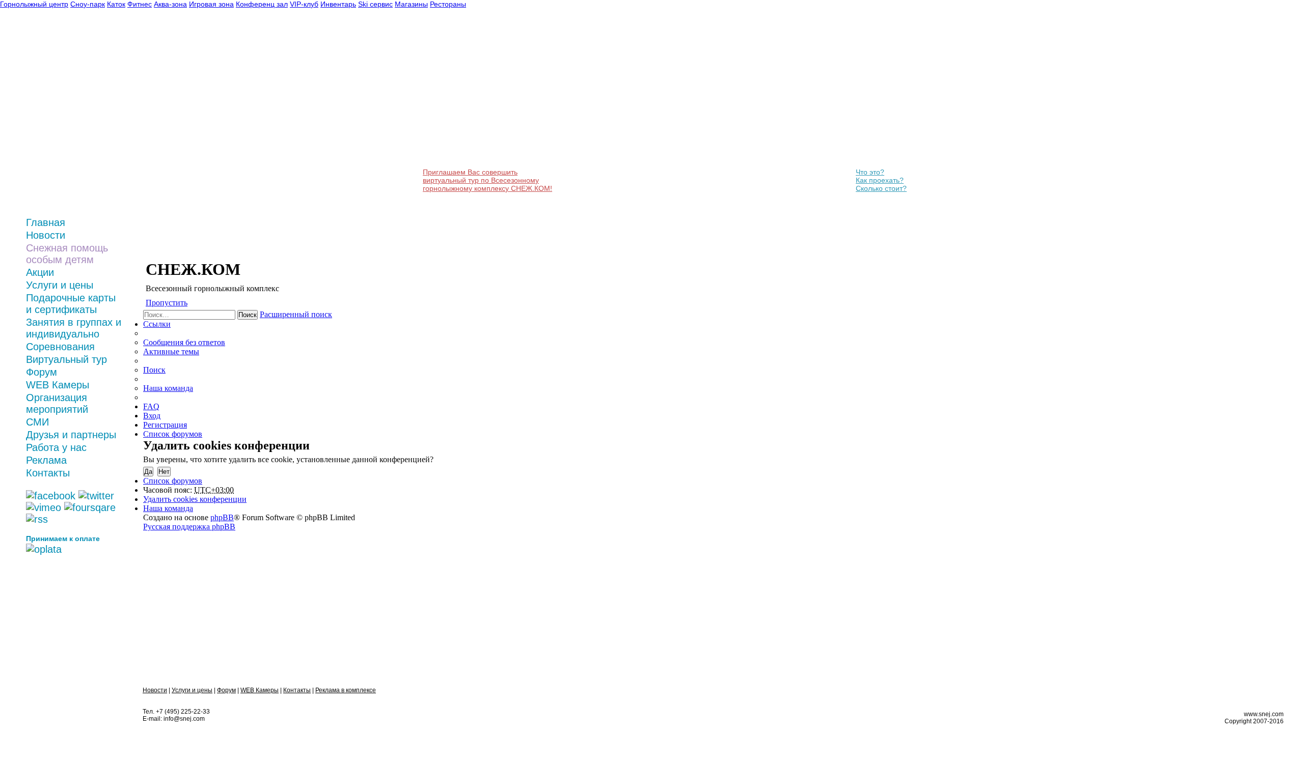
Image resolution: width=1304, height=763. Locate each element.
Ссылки (157, 324)
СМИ (37, 422)
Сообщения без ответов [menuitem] (184, 342)
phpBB (222, 517)
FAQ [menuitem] (151, 406)
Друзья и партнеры (71, 434)
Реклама (46, 460)
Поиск (247, 315)
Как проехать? (880, 180)
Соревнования (60, 346)
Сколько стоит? (881, 188)
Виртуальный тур (66, 359)
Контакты (48, 472)
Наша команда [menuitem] (168, 388)
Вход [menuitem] (151, 415)
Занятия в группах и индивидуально (73, 328)
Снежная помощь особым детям (67, 253)
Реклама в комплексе (345, 690)
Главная (45, 222)
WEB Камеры (57, 384)
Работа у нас (56, 447)
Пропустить (166, 302)
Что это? (870, 172)
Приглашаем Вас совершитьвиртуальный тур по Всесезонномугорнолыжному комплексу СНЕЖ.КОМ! (487, 180)
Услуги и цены (59, 285)
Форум (41, 372)
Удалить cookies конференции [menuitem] (195, 499)
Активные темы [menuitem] (171, 351)
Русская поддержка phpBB (189, 526)
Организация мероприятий (57, 403)
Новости (45, 235)
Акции (40, 272)
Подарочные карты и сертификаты (71, 303)
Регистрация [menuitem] (165, 424)
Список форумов (172, 480)
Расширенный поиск (296, 314)
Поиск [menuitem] (154, 369)
